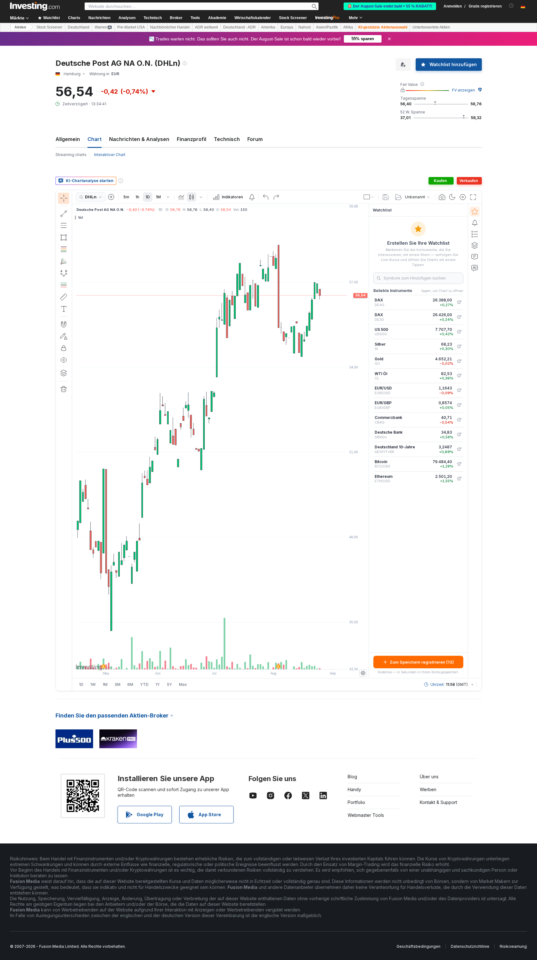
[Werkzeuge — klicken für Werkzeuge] (63, 297)
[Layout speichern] (385, 197)
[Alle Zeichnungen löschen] (63, 389)
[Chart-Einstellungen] (462, 197)
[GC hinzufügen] (459, 361)
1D (147, 197)
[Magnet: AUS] (63, 324)
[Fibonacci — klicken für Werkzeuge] (63, 249)
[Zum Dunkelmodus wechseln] (452, 197)
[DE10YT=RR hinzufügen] (459, 449)
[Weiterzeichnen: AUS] (63, 336)
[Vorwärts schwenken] (229, 661)
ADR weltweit (206, 27)
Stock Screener (293, 18)
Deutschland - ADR (239, 27)
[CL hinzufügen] (459, 375)
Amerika (268, 27)
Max (183, 684)
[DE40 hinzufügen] (459, 302)
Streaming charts (71, 154)
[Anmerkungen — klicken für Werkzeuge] (63, 309)
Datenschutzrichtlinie (470, 946)
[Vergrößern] (212, 661)
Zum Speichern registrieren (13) (422, 662)
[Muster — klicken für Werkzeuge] (63, 273)
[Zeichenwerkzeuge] (74, 440)
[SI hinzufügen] (459, 346)
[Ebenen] (63, 372)
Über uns (429, 776)
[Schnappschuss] (442, 197)
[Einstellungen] (363, 673)
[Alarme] (475, 223)
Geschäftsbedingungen (418, 946)
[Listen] (475, 234)
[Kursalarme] (251, 197)
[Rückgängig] (266, 197)
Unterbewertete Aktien (431, 27)
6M (130, 684)
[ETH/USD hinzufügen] (459, 478)
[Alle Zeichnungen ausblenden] (63, 360)
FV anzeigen (463, 90)
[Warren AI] (475, 268)
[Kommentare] (475, 257)
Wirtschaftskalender (252, 18)
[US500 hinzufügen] (459, 331)
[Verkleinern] (203, 661)
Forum (255, 139)
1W (93, 684)
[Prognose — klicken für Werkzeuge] (63, 285)
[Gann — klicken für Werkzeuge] (63, 261)
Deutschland (78, 27)
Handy (354, 789)
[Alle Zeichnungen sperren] (63, 348)
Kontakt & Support (438, 802)
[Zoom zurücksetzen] (237, 661)
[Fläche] (181, 197)
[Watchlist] (475, 211)
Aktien (20, 27)
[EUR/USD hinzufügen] (459, 390)
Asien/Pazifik (327, 27)
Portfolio (356, 802)
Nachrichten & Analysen (139, 139)
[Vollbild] (473, 197)
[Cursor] (63, 198)
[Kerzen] (191, 197)
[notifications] (511, 6)
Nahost (304, 27)
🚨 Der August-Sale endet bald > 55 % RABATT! (389, 6)
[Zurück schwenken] (220, 661)
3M (117, 684)
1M (158, 197)
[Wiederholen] (276, 197)
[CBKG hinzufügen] (459, 419)
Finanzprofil (191, 139)
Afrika (348, 27)
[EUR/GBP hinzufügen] (459, 405)
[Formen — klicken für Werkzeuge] (63, 237)
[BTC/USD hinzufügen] (459, 464)
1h (137, 197)
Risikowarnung (513, 946)
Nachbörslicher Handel (170, 27)
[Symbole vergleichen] (111, 197)
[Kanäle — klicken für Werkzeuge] (63, 225)
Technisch (227, 139)
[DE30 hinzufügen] (459, 317)
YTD (144, 684)
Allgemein (67, 139)
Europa (287, 27)
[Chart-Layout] (369, 197)
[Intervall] (168, 197)
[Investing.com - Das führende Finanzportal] (35, 6)
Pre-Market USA (131, 27)
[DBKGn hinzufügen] (459, 434)
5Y (169, 684)
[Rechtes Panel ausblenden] (367, 441)
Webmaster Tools (366, 815)
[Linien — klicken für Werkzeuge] (63, 213)
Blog (352, 776)
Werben (428, 789)
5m (126, 197)
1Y (157, 684)
